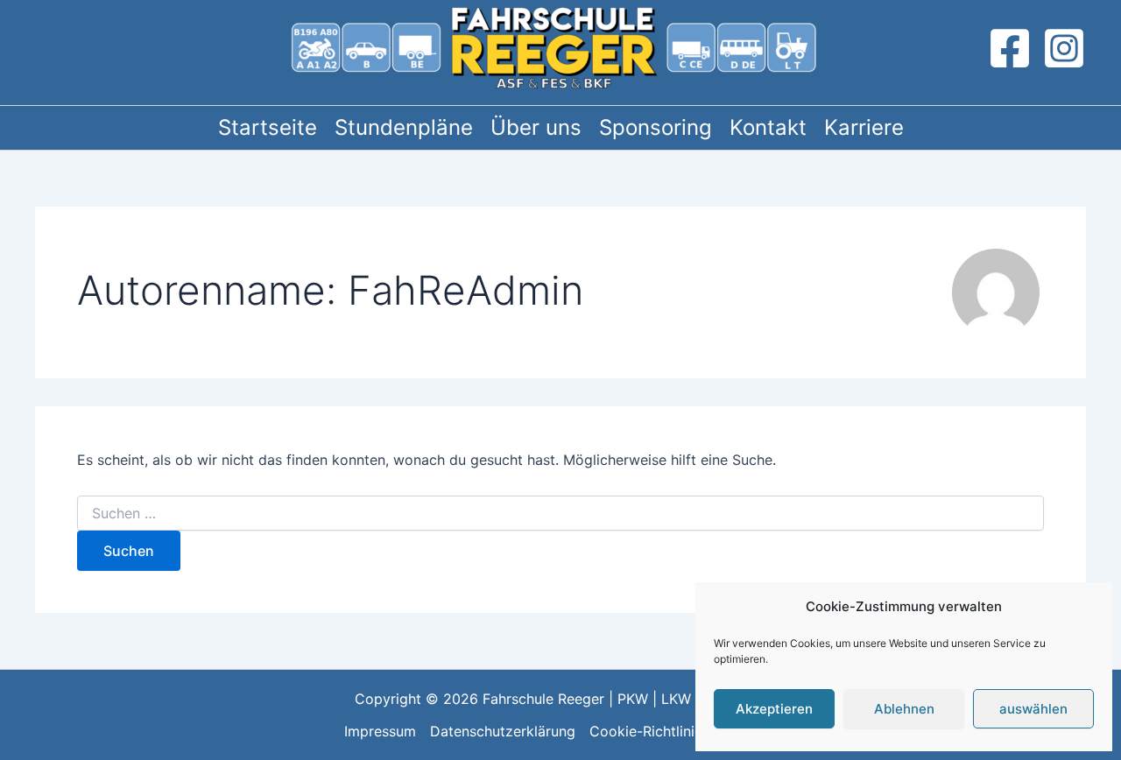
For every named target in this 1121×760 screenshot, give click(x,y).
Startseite (267, 127)
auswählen (1033, 708)
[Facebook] (1010, 48)
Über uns (536, 127)
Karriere (864, 127)
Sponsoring (655, 127)
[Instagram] (1064, 48)
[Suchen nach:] (560, 513)
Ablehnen (904, 708)
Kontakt (768, 127)
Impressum (380, 731)
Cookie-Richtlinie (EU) (663, 731)
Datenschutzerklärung (502, 731)
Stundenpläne (404, 127)
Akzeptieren (774, 708)
